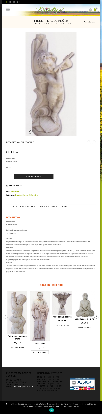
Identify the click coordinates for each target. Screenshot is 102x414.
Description (12, 207)
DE (14, 2)
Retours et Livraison (57, 207)
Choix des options (62, 325)
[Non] (99, 407)
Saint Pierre (40, 343)
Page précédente (89, 22)
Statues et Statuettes (44, 24)
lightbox (30, 131)
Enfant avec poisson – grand (17, 337)
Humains (55, 24)
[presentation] (5, 316)
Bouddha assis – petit (84, 319)
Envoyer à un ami (16, 185)
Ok (52, 410)
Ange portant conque (62, 316)
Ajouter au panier (34, 177)
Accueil (33, 24)
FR (10, 2)
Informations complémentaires (33, 207)
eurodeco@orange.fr (23, 387)
